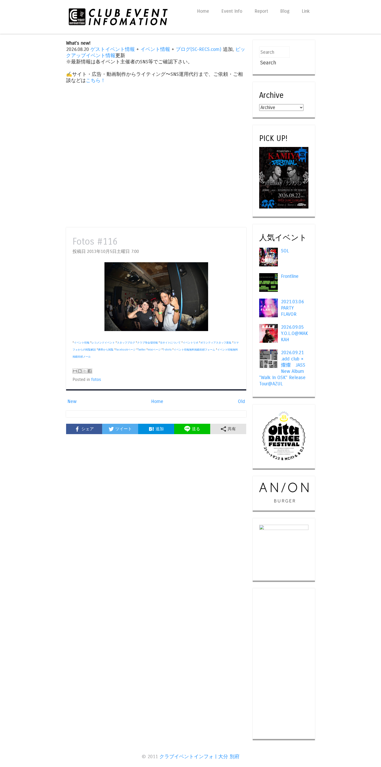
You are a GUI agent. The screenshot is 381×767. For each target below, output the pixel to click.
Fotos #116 (95, 241)
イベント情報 (155, 49)
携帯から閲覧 (106, 349)
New (71, 401)
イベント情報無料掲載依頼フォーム (194, 349)
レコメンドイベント (103, 342)
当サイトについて (170, 342)
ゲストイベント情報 (112, 49)
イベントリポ (190, 342)
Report (261, 11)
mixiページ (154, 349)
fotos (96, 379)
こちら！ (95, 80)
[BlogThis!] (79, 371)
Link (306, 11)
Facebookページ (126, 349)
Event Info (231, 11)
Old (241, 401)
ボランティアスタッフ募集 (215, 342)
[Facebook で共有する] (89, 371)
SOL (285, 251)
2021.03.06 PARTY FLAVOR (292, 308)
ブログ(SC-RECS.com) (198, 49)
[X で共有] (84, 371)
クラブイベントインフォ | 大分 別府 (199, 756)
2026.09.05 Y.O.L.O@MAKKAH (294, 333)
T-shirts (167, 349)
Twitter (142, 349)
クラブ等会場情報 (147, 342)
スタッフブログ (126, 342)
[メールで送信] (74, 371)
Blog (285, 11)
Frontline (290, 276)
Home (203, 11)
